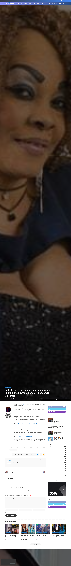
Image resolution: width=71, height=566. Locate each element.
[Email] (44, 454)
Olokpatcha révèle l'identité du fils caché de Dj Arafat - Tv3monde (22, 487)
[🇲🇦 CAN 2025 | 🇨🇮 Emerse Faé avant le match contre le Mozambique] (50, 439)
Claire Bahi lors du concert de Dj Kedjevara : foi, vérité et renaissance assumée (42, 537)
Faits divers (50, 454)
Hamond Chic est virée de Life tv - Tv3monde (19, 481)
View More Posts (41, 459)
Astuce (49, 448)
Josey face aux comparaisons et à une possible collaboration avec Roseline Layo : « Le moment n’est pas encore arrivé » (27, 537)
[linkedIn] (37, 454)
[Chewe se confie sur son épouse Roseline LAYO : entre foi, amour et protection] (59, 529)
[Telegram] (41, 454)
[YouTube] (65, 1)
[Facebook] (61, 1)
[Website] (43, 465)
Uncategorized (50, 477)
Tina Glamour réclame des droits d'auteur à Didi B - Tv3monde (22, 490)
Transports (50, 473)
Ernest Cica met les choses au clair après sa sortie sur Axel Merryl (59, 432)
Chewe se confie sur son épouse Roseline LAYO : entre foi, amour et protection (58, 537)
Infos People (8, 387)
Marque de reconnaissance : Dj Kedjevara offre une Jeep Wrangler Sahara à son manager (12, 537)
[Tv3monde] (10, 3)
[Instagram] (63, 1)
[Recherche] (65, 3)
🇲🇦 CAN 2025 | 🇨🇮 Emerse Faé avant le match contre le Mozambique (59, 438)
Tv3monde (8, 398)
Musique (49, 460)
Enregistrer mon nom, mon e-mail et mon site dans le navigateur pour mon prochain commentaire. (20, 512)
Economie (50, 450)
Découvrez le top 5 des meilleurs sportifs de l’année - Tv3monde (22, 484)
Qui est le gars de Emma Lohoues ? (25, 436)
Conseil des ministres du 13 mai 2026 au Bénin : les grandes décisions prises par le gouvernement (59, 419)
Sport (49, 471)
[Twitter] (62, 1)
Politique (49, 462)
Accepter (12, 563)
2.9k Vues (17, 398)
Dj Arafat (24, 404)
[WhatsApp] (34, 454)
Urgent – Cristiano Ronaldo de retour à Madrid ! (27, 423)
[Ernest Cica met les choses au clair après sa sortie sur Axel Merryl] (50, 433)
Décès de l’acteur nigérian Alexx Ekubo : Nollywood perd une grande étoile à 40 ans (8, 415)
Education (50, 452)
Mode (49, 458)
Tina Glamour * (13, 449)
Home (6, 6)
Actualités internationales (52, 446)
